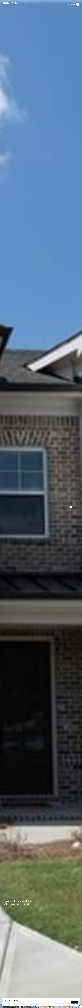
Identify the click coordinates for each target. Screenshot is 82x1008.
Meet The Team (24, 2)
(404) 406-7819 (32, 4)
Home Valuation (71, 2)
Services (63, 2)
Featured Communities (44, 2)
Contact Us (24, 4)
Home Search (55, 2)
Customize (67, 1002)
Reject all (59, 1002)
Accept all (75, 1002)
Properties (33, 2)
